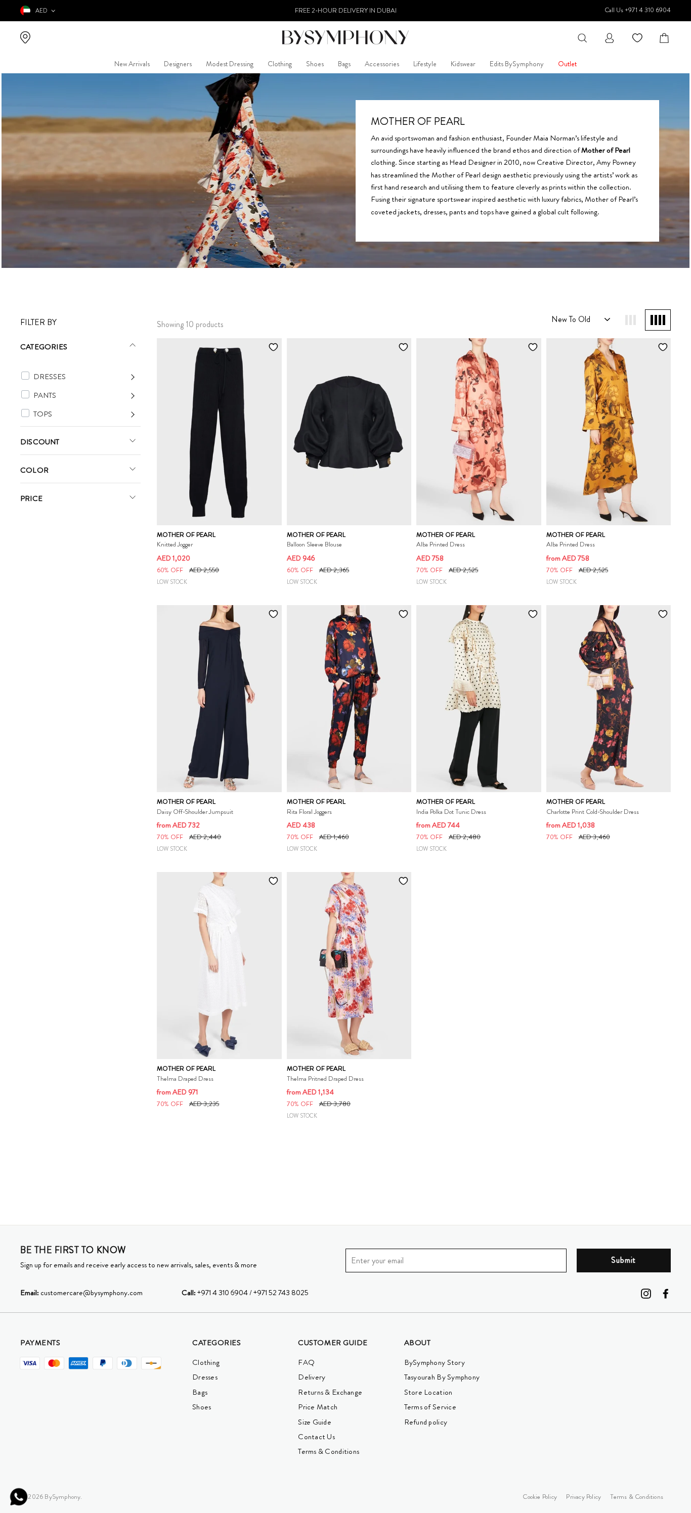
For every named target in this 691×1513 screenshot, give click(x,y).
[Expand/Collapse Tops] (84, 414)
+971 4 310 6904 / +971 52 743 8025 (245, 1292)
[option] (345, 10)
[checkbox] (25, 376)
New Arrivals (132, 64)
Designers (178, 64)
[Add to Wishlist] (274, 346)
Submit (623, 1260)
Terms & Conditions (328, 1451)
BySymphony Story (434, 1362)
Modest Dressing (229, 64)
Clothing (280, 64)
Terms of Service (430, 1406)
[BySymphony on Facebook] (666, 1292)
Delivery (311, 1377)
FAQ (306, 1362)
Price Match (317, 1406)
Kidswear (463, 64)
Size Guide (314, 1422)
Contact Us (316, 1436)
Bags (344, 64)
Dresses (205, 1377)
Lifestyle (425, 64)
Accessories (382, 64)
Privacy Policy (583, 1496)
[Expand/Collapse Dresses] (84, 377)
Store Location (428, 1392)
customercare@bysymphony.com (81, 1292)
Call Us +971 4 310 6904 (637, 10)
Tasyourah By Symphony (442, 1377)
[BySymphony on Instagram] (646, 1292)
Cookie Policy (540, 1496)
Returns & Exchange (330, 1392)
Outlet (567, 64)
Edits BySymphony (517, 64)
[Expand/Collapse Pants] (84, 395)
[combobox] (582, 37)
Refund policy (425, 1422)
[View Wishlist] (638, 37)
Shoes (315, 64)
